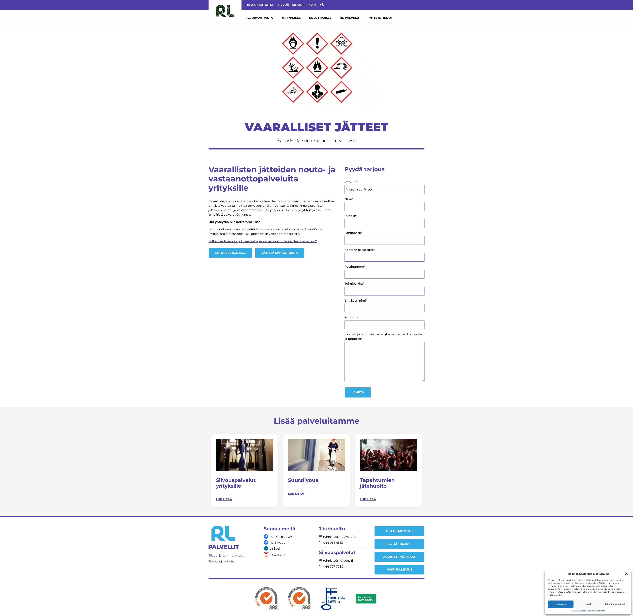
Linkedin (276, 548)
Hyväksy (561, 604)
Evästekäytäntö (578, 611)
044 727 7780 (333, 566)
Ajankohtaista (259, 18)
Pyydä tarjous (291, 5)
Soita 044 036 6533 (230, 253)
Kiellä (588, 604)
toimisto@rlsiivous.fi (338, 560)
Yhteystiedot (381, 18)
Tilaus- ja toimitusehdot (226, 555)
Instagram (277, 554)
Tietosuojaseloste (596, 611)
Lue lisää (224, 499)
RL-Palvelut (350, 18)
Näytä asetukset (615, 604)
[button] (626, 573)
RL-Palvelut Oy (281, 537)
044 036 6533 (333, 542)
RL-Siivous (277, 542)
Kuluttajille (320, 18)
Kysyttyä (316, 5)
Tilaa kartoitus (260, 5)
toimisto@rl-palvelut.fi (339, 537)
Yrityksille (291, 18)
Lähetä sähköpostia (280, 253)
